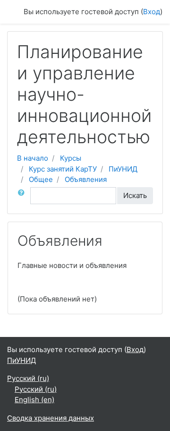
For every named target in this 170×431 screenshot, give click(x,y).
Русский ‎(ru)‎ (28, 378)
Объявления (86, 179)
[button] (23, 196)
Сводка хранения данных (50, 418)
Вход (151, 11)
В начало (32, 158)
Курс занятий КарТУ (63, 168)
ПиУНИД (123, 168)
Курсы (70, 158)
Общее (41, 179)
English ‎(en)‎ (34, 399)
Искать (135, 195)
